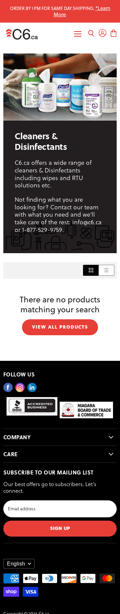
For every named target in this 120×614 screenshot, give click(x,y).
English (16, 563)
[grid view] (91, 270)
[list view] (106, 270)
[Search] (91, 34)
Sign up (60, 528)
